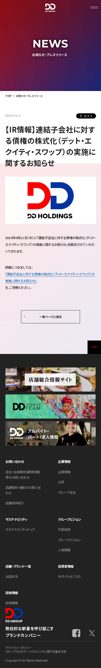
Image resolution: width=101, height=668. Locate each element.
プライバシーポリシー (18, 647)
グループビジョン (69, 540)
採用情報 (11, 603)
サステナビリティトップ (20, 529)
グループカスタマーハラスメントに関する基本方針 (35, 651)
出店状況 (11, 576)
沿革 (61, 482)
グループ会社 (67, 492)
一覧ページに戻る (50, 317)
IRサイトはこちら (69, 576)
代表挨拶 (64, 529)
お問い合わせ (14, 461)
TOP (8, 96)
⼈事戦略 (64, 550)
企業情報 (64, 472)
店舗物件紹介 (14, 503)
